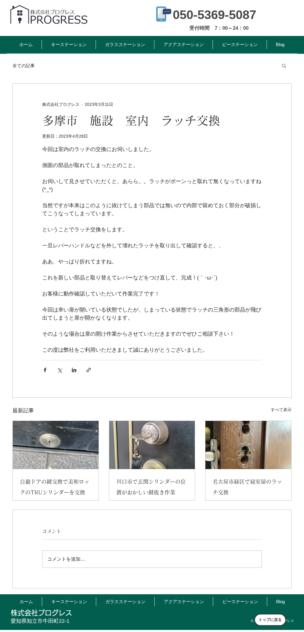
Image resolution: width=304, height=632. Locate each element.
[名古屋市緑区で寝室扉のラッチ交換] (248, 445)
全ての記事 (23, 65)
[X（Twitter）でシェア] (59, 370)
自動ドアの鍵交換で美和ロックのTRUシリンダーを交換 (54, 487)
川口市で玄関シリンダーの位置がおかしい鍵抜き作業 (151, 487)
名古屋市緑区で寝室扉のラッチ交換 (247, 487)
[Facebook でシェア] (45, 370)
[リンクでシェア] (88, 370)
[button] (284, 65)
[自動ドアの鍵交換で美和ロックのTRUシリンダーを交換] (56, 445)
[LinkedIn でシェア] (74, 370)
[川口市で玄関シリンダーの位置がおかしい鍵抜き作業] (152, 445)
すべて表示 (281, 409)
